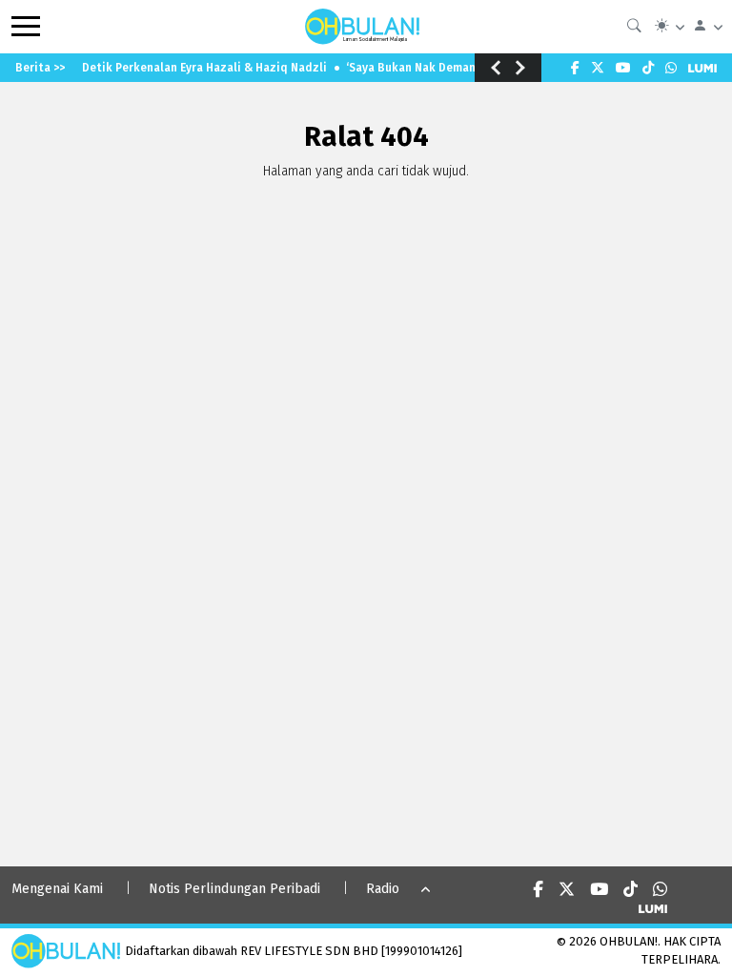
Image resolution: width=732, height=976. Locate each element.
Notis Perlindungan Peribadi (234, 889)
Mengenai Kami (57, 889)
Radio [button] (382, 889)
